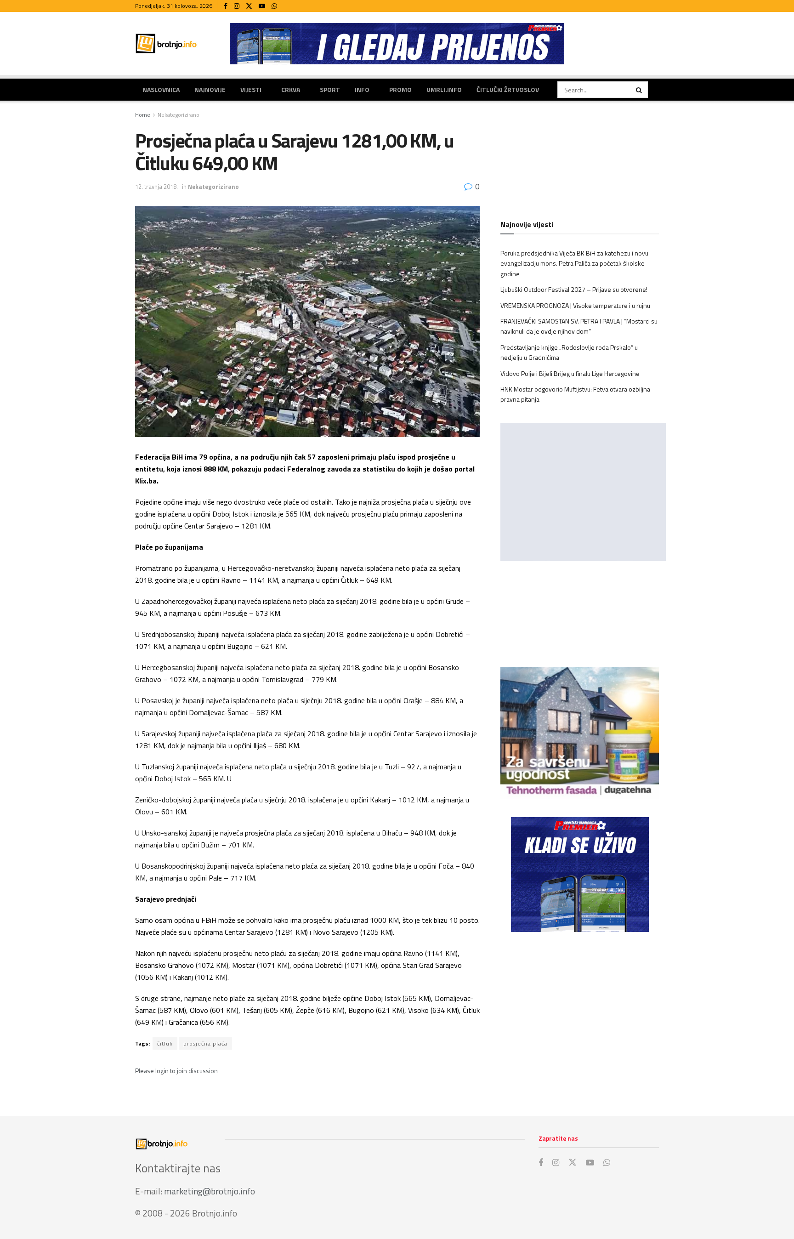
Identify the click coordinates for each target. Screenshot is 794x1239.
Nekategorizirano (178, 114)
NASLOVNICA (161, 89)
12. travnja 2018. (156, 186)
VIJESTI (250, 89)
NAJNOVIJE (210, 89)
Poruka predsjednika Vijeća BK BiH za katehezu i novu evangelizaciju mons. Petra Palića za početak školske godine (574, 263)
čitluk (165, 1043)
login (162, 1070)
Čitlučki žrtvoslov (507, 89)
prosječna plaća (205, 1043)
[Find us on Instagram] (236, 6)
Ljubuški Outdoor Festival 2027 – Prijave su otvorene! (573, 289)
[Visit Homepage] (166, 43)
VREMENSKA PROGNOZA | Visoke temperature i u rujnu (575, 305)
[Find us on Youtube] (262, 6)
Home (142, 114)
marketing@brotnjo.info (209, 1191)
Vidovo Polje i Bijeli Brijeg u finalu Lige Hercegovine (570, 373)
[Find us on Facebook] (225, 6)
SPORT (330, 89)
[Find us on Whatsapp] (274, 6)
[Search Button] (639, 89)
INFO (362, 89)
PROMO (400, 89)
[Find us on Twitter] (249, 6)
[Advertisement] (579, 1014)
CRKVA (290, 89)
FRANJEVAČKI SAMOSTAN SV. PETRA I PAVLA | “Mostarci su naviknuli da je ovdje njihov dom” (579, 326)
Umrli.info (444, 89)
